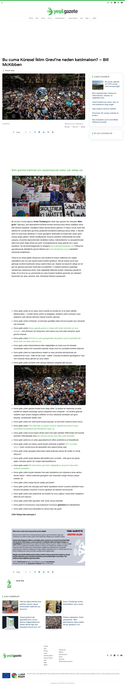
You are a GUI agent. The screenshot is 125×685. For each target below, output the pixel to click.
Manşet (83, 127)
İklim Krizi (75, 127)
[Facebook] (108, 2)
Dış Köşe (67, 127)
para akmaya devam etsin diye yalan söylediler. (56, 436)
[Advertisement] (62, 35)
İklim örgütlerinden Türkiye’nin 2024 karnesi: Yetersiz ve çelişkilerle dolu (104, 95)
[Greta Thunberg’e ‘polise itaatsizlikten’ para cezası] (54, 606)
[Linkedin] (44, 132)
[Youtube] (122, 2)
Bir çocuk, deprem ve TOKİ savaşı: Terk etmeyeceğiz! (112, 84)
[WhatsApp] (26, 132)
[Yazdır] (53, 132)
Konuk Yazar (10, 70)
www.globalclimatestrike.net (62, 246)
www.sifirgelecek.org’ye (59, 249)
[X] (118, 2)
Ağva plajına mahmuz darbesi (104, 109)
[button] (2, 3)
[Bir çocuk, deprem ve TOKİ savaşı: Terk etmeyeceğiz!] (97, 85)
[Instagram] (111, 2)
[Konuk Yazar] (3, 70)
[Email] (48, 132)
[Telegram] (115, 2)
